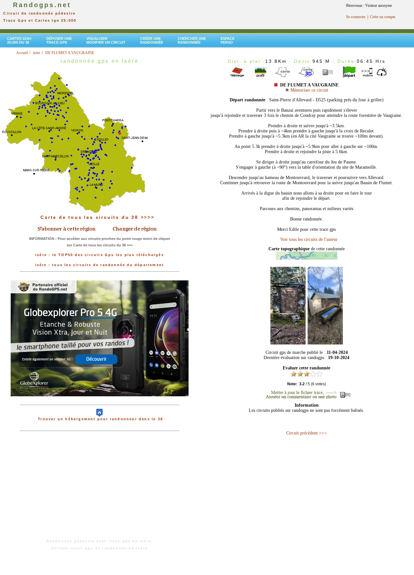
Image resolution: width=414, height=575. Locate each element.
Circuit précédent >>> (306, 433)
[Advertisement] (99, 488)
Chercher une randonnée (192, 40)
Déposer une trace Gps (59, 40)
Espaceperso (227, 40)
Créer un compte (382, 17)
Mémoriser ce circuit (308, 90)
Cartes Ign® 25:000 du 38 (19, 40)
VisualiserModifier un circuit (105, 40)
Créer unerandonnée (151, 40)
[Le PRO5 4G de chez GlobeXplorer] (100, 401)
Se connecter (355, 17)
